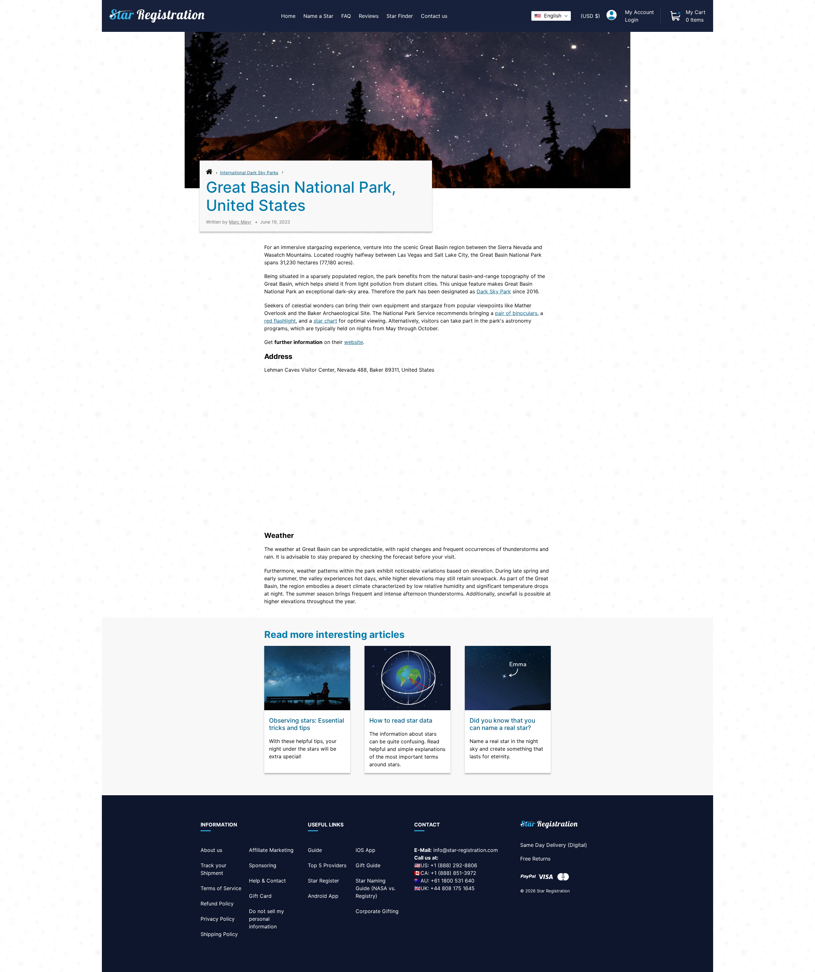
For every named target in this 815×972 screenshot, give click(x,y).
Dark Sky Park (494, 291)
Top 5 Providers (327, 865)
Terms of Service (221, 888)
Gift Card (260, 896)
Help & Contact (267, 880)
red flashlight (280, 321)
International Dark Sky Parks (249, 172)
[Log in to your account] (611, 16)
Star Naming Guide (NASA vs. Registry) (375, 888)
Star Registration (553, 890)
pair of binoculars (516, 313)
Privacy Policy (218, 919)
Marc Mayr (240, 222)
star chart (325, 321)
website (353, 342)
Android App (323, 896)
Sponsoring (262, 865)
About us (211, 850)
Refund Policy (217, 903)
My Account (639, 12)
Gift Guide (368, 865)
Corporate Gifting (377, 911)
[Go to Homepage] (209, 173)
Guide (315, 850)
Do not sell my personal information (266, 919)
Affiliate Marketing (271, 850)
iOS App (365, 850)
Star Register (323, 880)
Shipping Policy (219, 934)
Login (631, 20)
